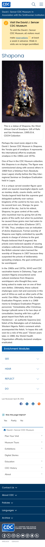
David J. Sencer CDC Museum (20, 430)
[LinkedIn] (18, 536)
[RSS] (37, 536)
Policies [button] (6, 502)
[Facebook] (4, 536)
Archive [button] (6, 517)
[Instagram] (13, 536)
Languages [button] (8, 510)
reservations (22, 37)
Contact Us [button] (8, 487)
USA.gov (15, 541)
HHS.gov (5, 541)
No (21, 420)
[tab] (22, 359)
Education (9, 461)
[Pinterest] (27, 536)
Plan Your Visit (12, 436)
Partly (14, 420)
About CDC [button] (8, 495)
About (8, 474)
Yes (5, 420)
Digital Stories (11, 455)
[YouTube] (23, 536)
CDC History (11, 468)
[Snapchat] (32, 536)
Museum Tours (12, 442)
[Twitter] (9, 536)
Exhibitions (10, 448)
